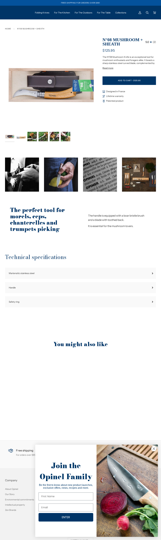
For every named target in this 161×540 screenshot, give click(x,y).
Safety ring (14, 301)
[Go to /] (17, 12)
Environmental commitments (19, 499)
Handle (12, 287)
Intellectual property (15, 504)
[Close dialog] (154, 448)
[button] (22, 175)
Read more (108, 68)
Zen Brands (10, 510)
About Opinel (11, 489)
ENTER (66, 517)
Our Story (9, 494)
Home (8, 29)
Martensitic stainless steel (21, 273)
